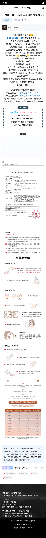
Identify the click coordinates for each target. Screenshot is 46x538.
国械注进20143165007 (30, 92)
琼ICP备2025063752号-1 (23, 524)
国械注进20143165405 (30, 95)
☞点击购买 (14, 112)
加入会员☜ (32, 112)
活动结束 (7, 20)
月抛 (21, 38)
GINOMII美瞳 (12, 38)
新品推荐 (23, 112)
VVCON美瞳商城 (29, 521)
